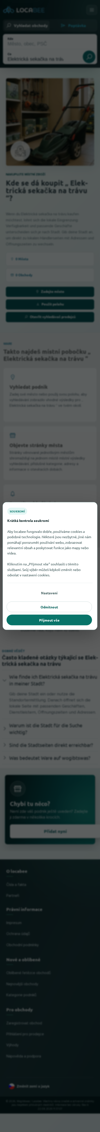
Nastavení (49, 593)
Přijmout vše (49, 620)
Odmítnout (49, 607)
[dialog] (50, 566)
